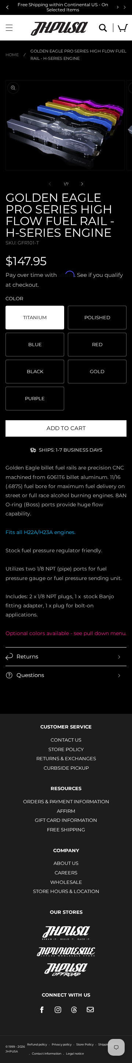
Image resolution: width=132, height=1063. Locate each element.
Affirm (66, 811)
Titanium (35, 317)
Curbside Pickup (66, 768)
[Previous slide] (7, 7)
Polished (97, 317)
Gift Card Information (66, 820)
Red (97, 344)
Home (12, 54)
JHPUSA (66, 932)
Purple (35, 398)
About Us (66, 863)
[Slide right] (82, 184)
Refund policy (37, 1044)
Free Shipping (66, 829)
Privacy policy (62, 1044)
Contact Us (66, 740)
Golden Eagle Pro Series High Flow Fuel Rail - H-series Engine (78, 55)
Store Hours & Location (66, 891)
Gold (97, 371)
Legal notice (75, 1053)
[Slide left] (50, 184)
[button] (9, 28)
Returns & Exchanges (66, 758)
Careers (66, 872)
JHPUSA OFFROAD (66, 968)
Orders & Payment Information (66, 801)
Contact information (46, 1053)
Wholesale (66, 882)
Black (35, 371)
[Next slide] (124, 7)
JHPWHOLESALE (66, 947)
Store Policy (66, 749)
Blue (35, 344)
